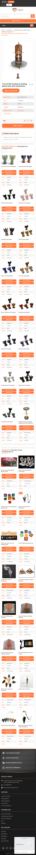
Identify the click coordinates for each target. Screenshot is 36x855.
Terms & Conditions (6, 805)
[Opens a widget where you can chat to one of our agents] (24, 845)
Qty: (4, 121)
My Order (3, 831)
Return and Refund (6, 818)
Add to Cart (9, 173)
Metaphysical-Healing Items (22, 30)
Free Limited (4, 803)
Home (3, 30)
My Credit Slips (5, 841)
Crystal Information (6, 814)
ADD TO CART (18, 125)
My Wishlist (4, 834)
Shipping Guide (5, 798)
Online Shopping (5, 801)
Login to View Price (11, 90)
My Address (4, 836)
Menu (4, 25)
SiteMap (3, 823)
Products (9, 30)
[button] (22, 21)
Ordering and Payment (7, 816)
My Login (3, 838)
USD (9, 4)
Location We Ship (5, 796)
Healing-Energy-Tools (7, 32)
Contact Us (20, 110)
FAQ (2, 821)
